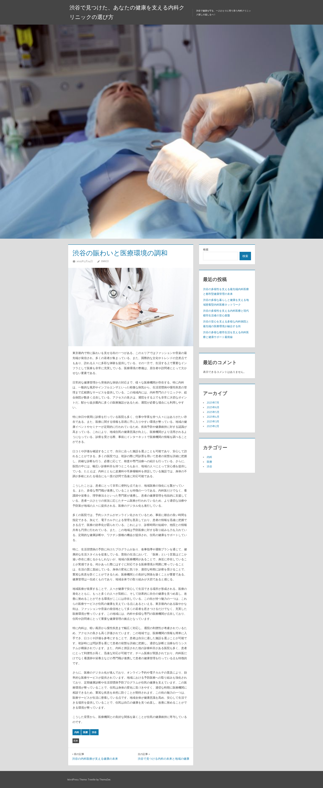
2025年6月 (213, 407)
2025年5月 (213, 412)
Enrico (105, 261)
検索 (205, 249)
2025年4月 (213, 416)
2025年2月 (213, 426)
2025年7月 (213, 402)
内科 (76, 732)
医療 (85, 732)
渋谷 (94, 732)
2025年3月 (213, 421)
